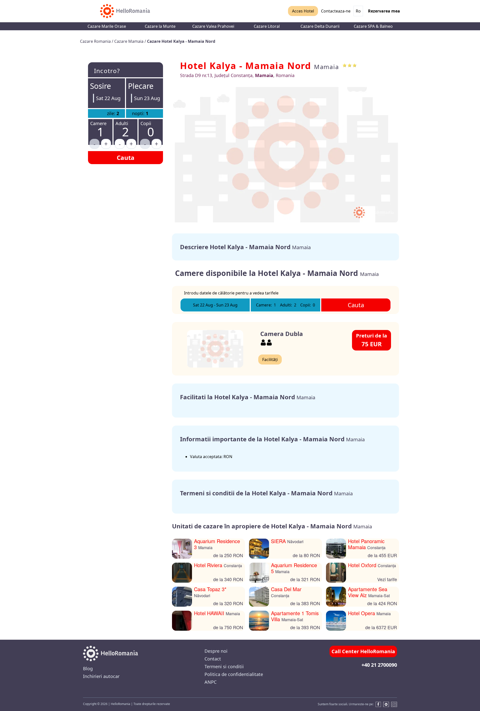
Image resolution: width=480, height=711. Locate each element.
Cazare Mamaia (129, 41)
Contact (212, 659)
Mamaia (326, 67)
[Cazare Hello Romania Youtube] (386, 704)
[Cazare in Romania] (125, 11)
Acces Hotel (303, 11)
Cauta (125, 157)
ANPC (210, 682)
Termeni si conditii (224, 666)
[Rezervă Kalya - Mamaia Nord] (285, 154)
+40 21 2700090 (379, 664)
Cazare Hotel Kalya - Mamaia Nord (181, 41)
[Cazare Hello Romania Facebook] (377, 704)
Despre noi (216, 651)
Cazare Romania (96, 41)
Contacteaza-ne (335, 11)
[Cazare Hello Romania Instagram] (394, 704)
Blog (88, 668)
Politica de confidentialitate (233, 674)
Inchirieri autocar (101, 676)
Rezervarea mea (384, 11)
